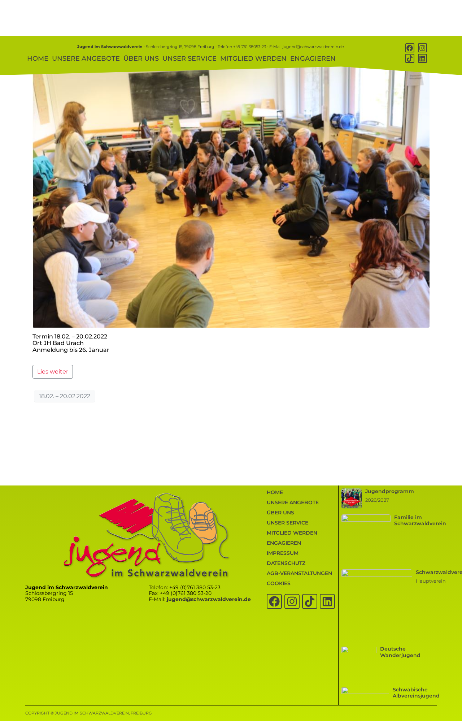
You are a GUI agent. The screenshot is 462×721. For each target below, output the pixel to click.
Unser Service (189, 58)
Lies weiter (52, 371)
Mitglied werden (253, 58)
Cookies (279, 583)
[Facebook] (409, 47)
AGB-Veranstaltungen (299, 573)
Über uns (141, 58)
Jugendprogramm (389, 491)
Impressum (282, 553)
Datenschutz (286, 563)
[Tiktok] (409, 58)
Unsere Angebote (86, 58)
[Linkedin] (422, 58)
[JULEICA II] (231, 195)
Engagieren (313, 58)
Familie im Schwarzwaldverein (420, 520)
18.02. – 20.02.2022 (64, 396)
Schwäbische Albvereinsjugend (416, 692)
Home (37, 58)
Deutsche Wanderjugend (400, 652)
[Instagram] (422, 47)
